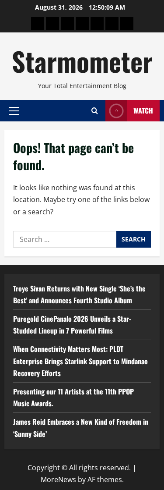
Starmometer (82, 60)
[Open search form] (94, 110)
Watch (143, 110)
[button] (13, 110)
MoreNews (58, 479)
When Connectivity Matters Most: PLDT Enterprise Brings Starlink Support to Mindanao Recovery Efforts (80, 361)
